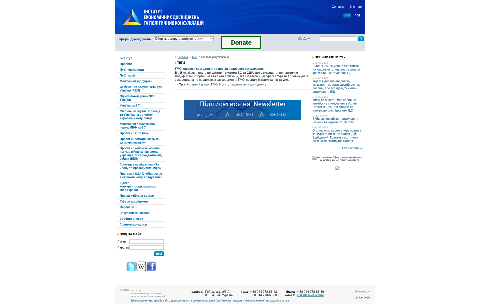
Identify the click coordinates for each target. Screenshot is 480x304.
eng (357, 15)
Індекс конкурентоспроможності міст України (138, 186)
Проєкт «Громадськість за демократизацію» (139, 140)
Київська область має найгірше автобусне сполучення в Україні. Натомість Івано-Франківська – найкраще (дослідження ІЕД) (335, 105)
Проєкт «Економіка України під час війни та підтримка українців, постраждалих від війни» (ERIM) (141, 153)
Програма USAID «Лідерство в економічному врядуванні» (141, 175)
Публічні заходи (132, 70)
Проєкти (126, 64)
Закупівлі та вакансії (135, 213)
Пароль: (123, 247)
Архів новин (350, 148)
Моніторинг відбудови (136, 81)
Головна (183, 57)
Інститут (126, 58)
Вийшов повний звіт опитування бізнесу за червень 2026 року (335, 120)
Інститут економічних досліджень (242, 84)
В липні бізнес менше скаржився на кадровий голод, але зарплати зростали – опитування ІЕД (336, 69)
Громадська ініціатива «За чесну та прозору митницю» (140, 166)
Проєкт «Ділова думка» (137, 196)
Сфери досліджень (134, 39)
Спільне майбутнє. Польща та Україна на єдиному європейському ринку (140, 115)
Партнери (127, 207)
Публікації (127, 75)
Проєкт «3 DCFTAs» (134, 133)
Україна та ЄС (130, 105)
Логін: (122, 241)
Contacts (338, 6)
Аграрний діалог (198, 84)
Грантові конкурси (133, 224)
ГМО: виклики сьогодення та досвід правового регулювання (219, 68)
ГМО (214, 84)
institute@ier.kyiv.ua (310, 295)
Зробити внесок (131, 218)
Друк (307, 38)
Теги (194, 57)
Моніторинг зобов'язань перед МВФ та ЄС (137, 125)
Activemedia (362, 297)
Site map (356, 6)
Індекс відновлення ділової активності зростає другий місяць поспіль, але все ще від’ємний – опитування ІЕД (336, 87)
